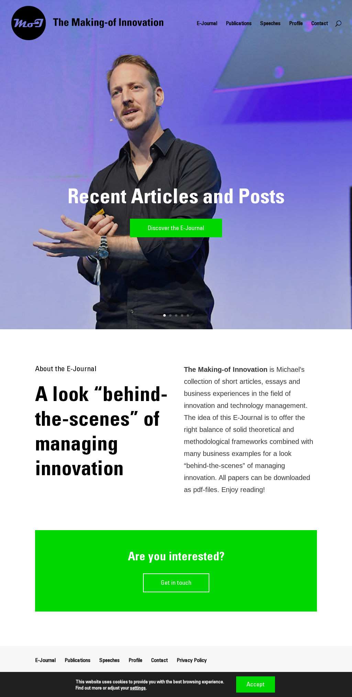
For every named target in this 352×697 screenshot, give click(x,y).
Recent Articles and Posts (176, 195)
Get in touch (176, 582)
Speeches (270, 23)
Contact (319, 23)
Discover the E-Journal (176, 228)
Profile (296, 23)
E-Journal (207, 23)
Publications (239, 23)
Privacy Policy (192, 659)
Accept (255, 684)
